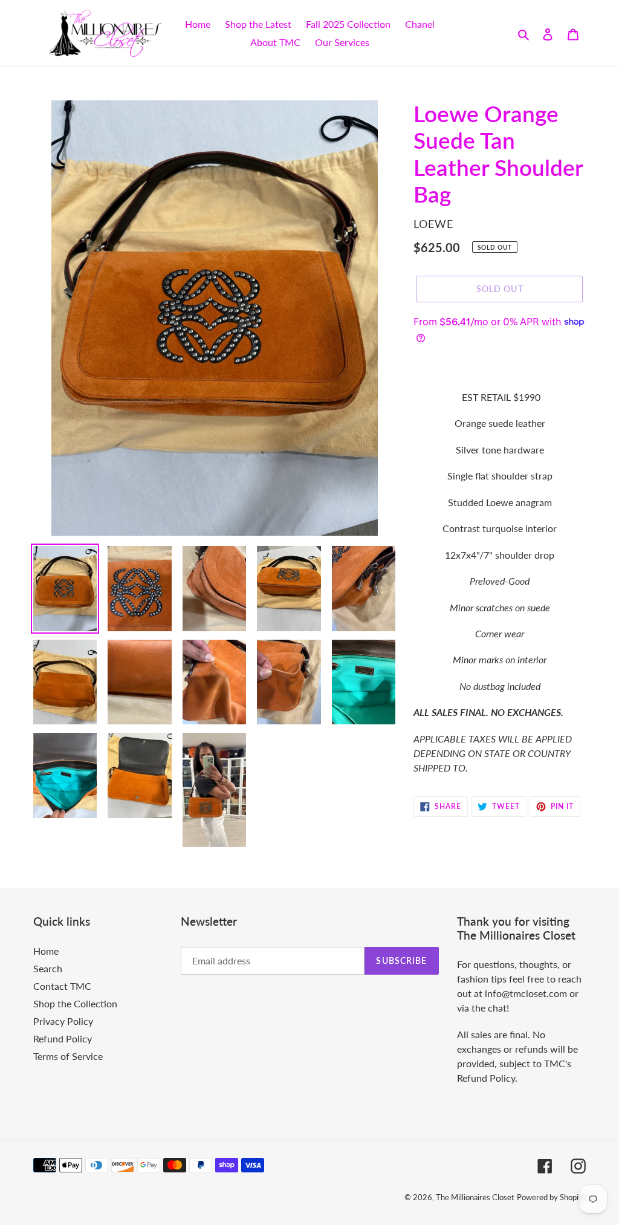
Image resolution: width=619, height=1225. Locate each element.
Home (46, 951)
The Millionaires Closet (475, 1197)
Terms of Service (68, 1056)
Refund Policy (62, 1038)
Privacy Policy (63, 1021)
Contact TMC (62, 986)
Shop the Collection (75, 1003)
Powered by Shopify (551, 1197)
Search (47, 968)
